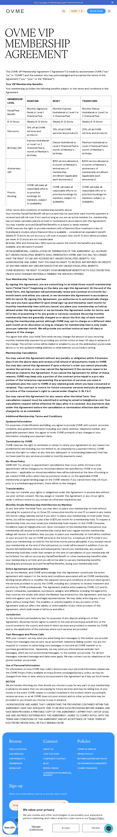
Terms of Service (86, 749)
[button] (9, 827)
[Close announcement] (112, 2)
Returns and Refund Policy (92, 758)
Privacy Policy (85, 754)
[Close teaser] (16, 820)
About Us (48, 749)
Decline (96, 827)
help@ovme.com (93, 400)
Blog (46, 763)
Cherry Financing (87, 768)
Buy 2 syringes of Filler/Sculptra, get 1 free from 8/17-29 (58, 2)
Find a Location (18, 749)
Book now (96, 11)
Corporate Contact (54, 758)
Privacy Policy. (96, 818)
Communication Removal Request (57, 774)
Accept (66, 827)
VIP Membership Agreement (92, 763)
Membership (15, 763)
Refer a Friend (50, 768)
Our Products (17, 758)
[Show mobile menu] (109, 11)
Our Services (16, 754)
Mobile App (15, 768)
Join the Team (51, 754)
